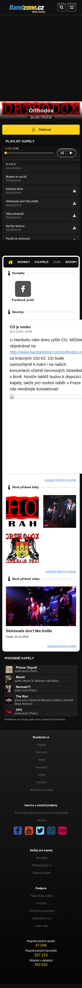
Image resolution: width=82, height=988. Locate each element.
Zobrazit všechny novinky (60, 480)
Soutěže (41, 782)
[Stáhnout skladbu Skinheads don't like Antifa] (74, 203)
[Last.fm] (62, 830)
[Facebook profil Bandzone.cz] (18, 830)
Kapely (41, 744)
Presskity (41, 857)
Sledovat (44, 129)
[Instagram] (51, 830)
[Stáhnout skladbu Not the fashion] (74, 228)
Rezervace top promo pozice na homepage (41, 812)
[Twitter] (40, 830)
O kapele (42, 262)
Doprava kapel (42, 872)
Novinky (24, 262)
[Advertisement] (41, 58)
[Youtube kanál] (29, 830)
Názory (71, 262)
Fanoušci (41, 767)
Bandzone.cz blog (42, 789)
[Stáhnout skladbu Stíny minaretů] (74, 215)
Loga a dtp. (42, 925)
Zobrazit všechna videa (61, 646)
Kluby (41, 774)
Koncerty (41, 752)
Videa (41, 759)
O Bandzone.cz (41, 918)
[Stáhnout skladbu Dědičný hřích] (74, 190)
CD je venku (20, 327)
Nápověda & (41, 895)
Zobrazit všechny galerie (61, 571)
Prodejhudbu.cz (41, 865)
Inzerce (41, 820)
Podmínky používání (41, 910)
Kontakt (41, 903)
